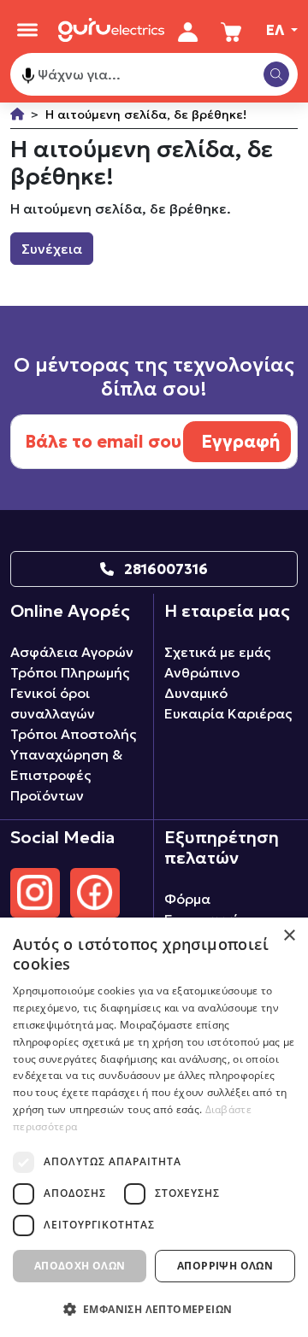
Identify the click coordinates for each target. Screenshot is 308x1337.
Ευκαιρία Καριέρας (228, 713)
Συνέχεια (51, 248)
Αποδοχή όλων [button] (80, 1265)
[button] (154, 1308)
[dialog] (154, 1127)
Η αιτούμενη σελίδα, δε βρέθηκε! (145, 114)
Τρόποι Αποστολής (73, 733)
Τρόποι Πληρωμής (69, 672)
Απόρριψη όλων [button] (225, 1265)
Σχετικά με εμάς (217, 651)
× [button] (288, 935)
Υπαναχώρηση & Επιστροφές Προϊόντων (66, 775)
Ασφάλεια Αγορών (71, 651)
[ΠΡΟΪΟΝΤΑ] (27, 30)
